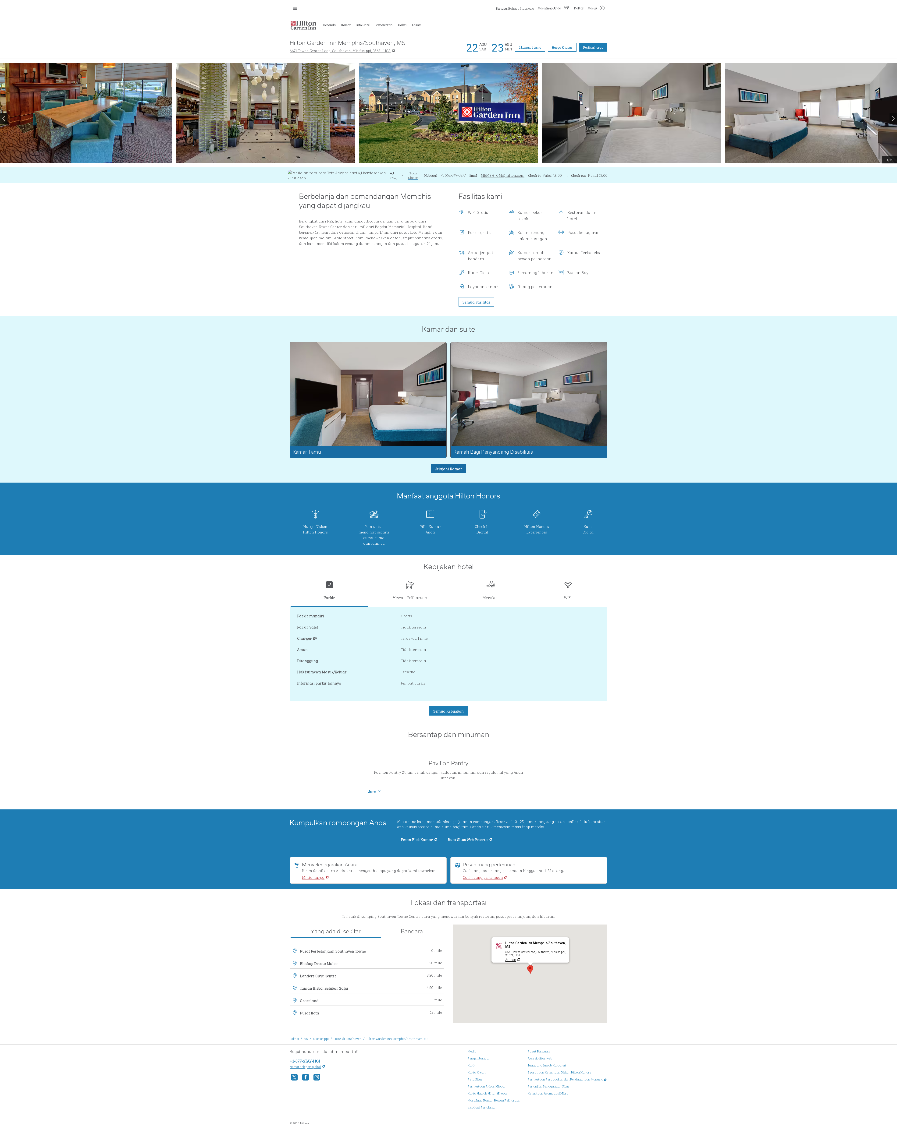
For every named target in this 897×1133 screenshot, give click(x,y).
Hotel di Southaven (347, 1038)
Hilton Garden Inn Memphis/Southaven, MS (397, 1038)
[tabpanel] (448, 654)
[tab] (329, 592)
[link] (453, 174)
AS (306, 1038)
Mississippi (321, 1038)
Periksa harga (595, 46)
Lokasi (294, 1038)
